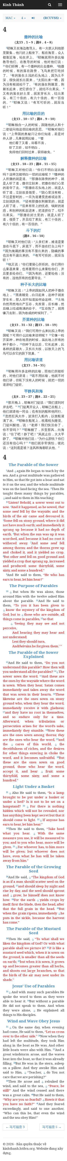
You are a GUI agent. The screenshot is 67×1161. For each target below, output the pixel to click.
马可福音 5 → (51, 1127)
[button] (10, 18)
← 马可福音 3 (15, 1127)
